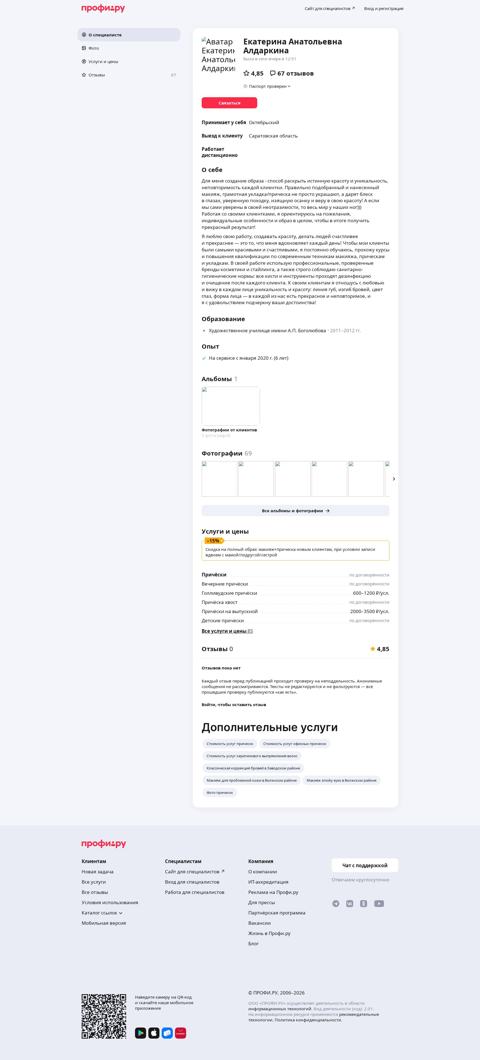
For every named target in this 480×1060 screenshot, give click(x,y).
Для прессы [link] (261, 902)
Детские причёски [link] (223, 620)
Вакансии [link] (259, 923)
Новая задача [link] (98, 871)
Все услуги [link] (94, 882)
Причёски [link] (214, 574)
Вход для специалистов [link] (192, 882)
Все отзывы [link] (95, 892)
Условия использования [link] (110, 902)
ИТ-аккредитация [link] (268, 882)
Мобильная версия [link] (104, 923)
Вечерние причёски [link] (225, 584)
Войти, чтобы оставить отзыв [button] (234, 704)
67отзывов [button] (296, 73)
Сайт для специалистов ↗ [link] (195, 871)
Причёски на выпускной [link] (230, 611)
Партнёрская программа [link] (277, 912)
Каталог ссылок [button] (99, 912)
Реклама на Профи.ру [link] (273, 892)
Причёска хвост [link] (220, 602)
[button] (129, 34)
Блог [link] (253, 943)
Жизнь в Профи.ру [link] (269, 933)
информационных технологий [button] (279, 1008)
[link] (229, 102)
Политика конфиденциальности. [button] (308, 1019)
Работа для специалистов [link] (194, 892)
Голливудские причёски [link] (229, 593)
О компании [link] (262, 871)
